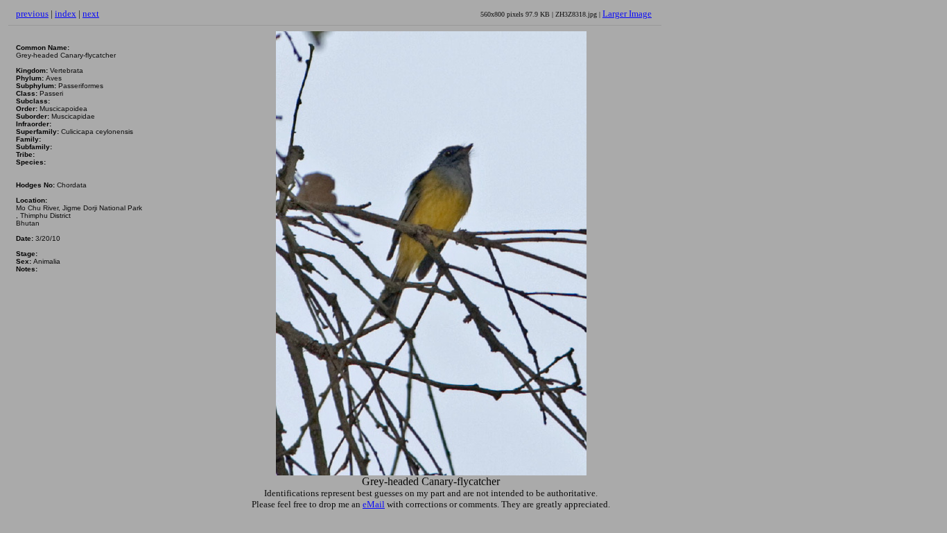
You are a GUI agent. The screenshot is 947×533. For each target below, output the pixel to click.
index (65, 13)
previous (32, 13)
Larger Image (627, 13)
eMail (374, 504)
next (90, 13)
